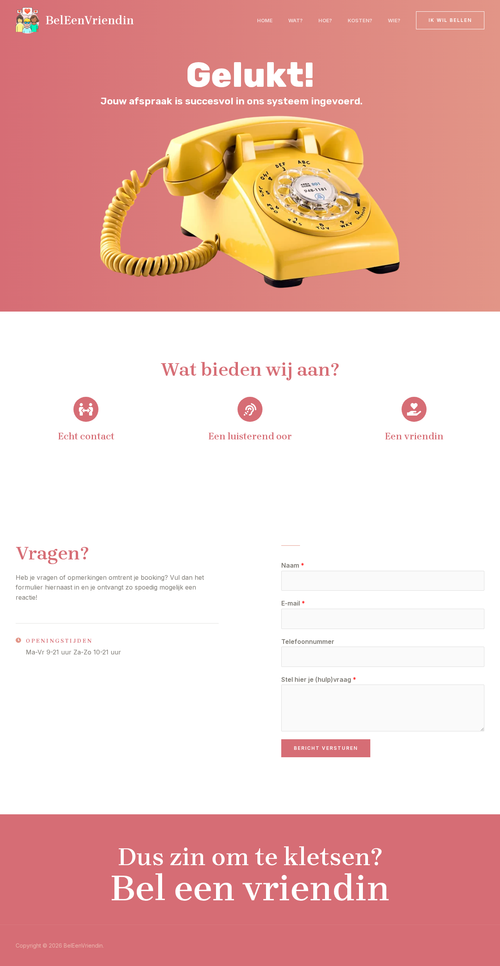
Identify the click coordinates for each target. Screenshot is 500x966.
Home (265, 20)
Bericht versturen (326, 748)
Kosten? (360, 20)
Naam (292, 565)
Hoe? (325, 20)
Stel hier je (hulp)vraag (318, 679)
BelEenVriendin (89, 20)
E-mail (293, 603)
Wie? (394, 20)
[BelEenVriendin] (27, 19)
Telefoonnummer (307, 641)
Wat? (295, 20)
